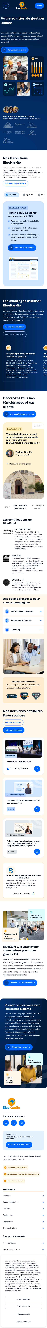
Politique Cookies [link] (24, 1322)
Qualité (29, 194)
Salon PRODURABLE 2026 (19, 762)
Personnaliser (23, 1314)
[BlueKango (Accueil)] (21, 5)
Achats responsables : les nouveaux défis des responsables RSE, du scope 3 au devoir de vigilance (23, 843)
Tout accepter (24, 1299)
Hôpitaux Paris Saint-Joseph (20, 507)
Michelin (6, 507)
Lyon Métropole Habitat (37, 507)
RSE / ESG (13, 194)
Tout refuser (24, 1307)
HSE (43, 194)
